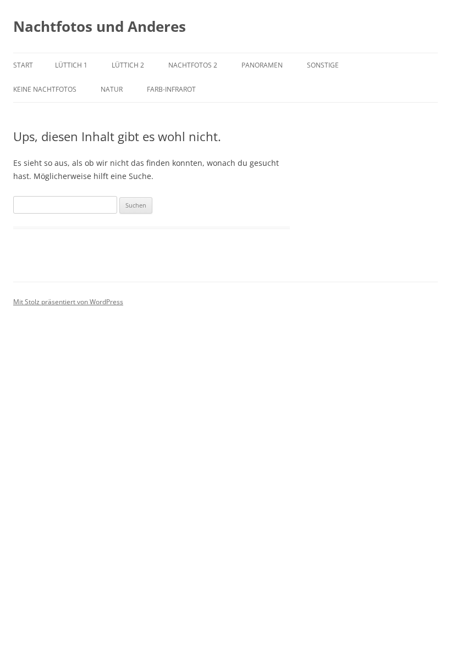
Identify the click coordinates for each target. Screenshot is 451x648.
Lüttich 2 (128, 65)
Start (23, 65)
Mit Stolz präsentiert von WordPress (68, 301)
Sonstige (323, 65)
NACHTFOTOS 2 (192, 65)
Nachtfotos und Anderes (99, 26)
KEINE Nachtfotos (44, 89)
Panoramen (262, 65)
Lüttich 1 (71, 65)
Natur (112, 89)
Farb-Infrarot (171, 89)
